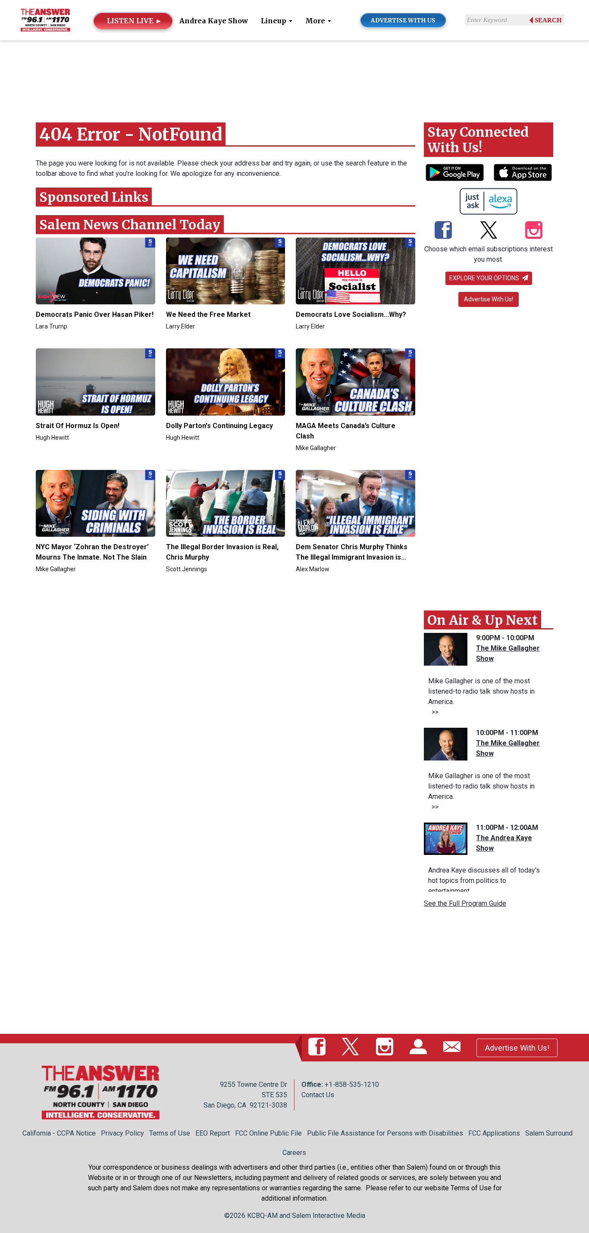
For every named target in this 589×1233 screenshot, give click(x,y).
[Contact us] (453, 1047)
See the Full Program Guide (465, 903)
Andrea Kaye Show (213, 20)
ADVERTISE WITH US (403, 20)
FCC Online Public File (268, 1133)
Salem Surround (549, 1133)
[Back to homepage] (45, 20)
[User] (420, 1047)
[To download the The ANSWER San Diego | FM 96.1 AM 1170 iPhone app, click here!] (523, 172)
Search (548, 20)
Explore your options (484, 278)
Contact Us (317, 1095)
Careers (294, 1153)
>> (433, 712)
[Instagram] (533, 231)
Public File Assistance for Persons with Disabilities (385, 1133)
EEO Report (212, 1133)
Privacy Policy (122, 1133)
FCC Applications (494, 1133)
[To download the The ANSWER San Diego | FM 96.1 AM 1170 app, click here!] (455, 172)
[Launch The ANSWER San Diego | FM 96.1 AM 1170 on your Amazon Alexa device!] (489, 201)
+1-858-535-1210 (352, 1084)
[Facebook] (443, 231)
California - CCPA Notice (59, 1133)
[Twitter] (488, 231)
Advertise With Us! (488, 299)
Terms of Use (169, 1133)
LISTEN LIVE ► (134, 20)
